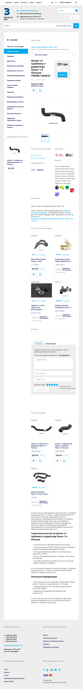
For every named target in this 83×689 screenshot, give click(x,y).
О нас (5, 669)
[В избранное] (33, 90)
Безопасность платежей (51, 647)
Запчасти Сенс (12, 51)
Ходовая (10, 56)
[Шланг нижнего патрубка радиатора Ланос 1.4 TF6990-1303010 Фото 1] (45, 138)
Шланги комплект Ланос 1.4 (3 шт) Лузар (39, 493)
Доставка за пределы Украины (53, 641)
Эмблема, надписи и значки (15, 126)
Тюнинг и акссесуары (15, 46)
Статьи (31, 2)
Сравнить (74, 17)
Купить (62, 75)
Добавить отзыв (41, 389)
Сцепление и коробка (15, 66)
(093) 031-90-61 (11, 639)
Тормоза (10, 92)
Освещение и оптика (15, 71)
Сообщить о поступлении (66, 269)
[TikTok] (59, 669)
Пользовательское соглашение (14, 678)
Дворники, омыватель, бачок (14, 119)
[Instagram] (55, 669)
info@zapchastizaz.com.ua (29, 11)
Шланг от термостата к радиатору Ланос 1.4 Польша (39, 446)
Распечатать (37, 155)
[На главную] (7, 11)
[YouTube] (47, 669)
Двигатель (11, 61)
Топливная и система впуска (15, 108)
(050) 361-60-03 (24, 14)
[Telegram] (51, 669)
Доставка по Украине (50, 638)
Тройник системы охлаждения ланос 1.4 (63, 306)
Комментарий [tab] (50, 344)
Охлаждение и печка (15, 102)
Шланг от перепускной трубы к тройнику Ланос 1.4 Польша (63, 446)
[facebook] (44, 669)
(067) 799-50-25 (36, 14)
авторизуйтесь (64, 355)
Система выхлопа (14, 113)
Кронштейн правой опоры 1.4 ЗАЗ (38, 260)
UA (52, 2)
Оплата (16, 2)
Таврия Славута (35, 282)
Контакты (24, 2)
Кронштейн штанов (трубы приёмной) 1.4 (63, 260)
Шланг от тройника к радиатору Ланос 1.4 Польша (15, 162)
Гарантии (46, 644)
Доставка (8, 2)
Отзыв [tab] (38, 344)
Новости (39, 2)
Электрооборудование (16, 75)
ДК (73, 215)
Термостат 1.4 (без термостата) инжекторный (38, 307)
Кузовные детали (14, 80)
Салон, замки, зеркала (12, 86)
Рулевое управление (15, 97)
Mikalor (36, 217)
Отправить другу (39, 158)
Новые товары (9, 681)
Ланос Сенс (34, 235)
